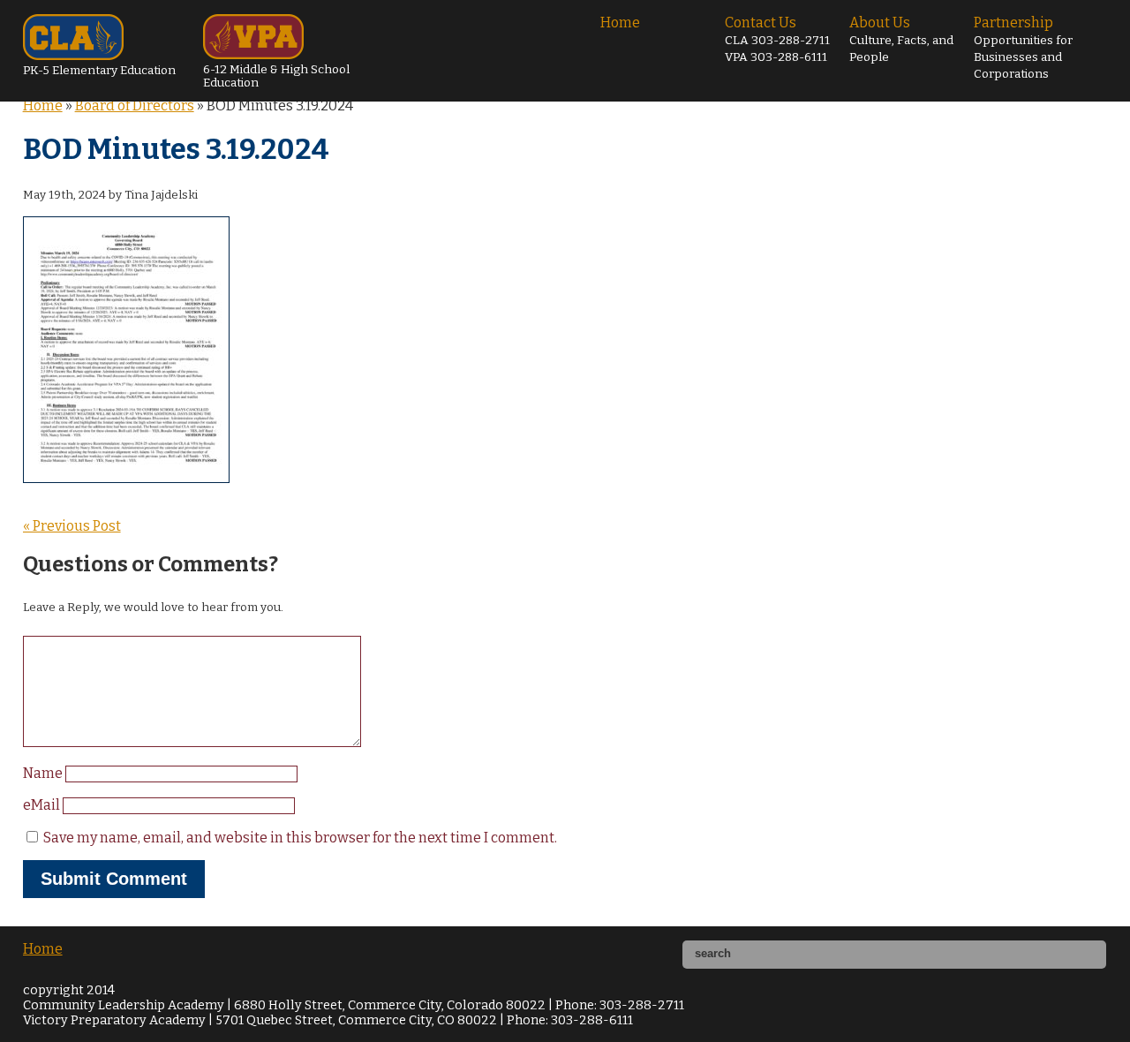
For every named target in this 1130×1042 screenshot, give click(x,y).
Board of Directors (134, 105)
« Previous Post (72, 525)
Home (620, 22)
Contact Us (777, 39)
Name (44, 773)
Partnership (1023, 47)
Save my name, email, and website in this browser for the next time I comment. (300, 837)
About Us (901, 39)
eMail (43, 805)
